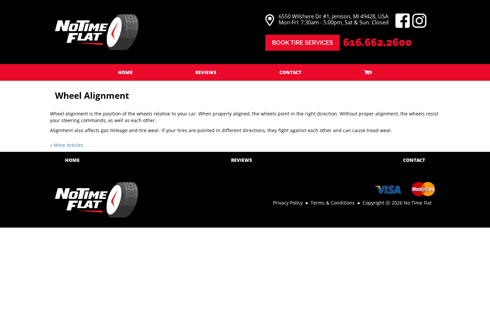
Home (125, 72)
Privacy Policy (288, 203)
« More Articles (66, 145)
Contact (290, 72)
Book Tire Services (302, 42)
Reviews (205, 72)
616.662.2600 (377, 42)
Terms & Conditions (333, 203)
